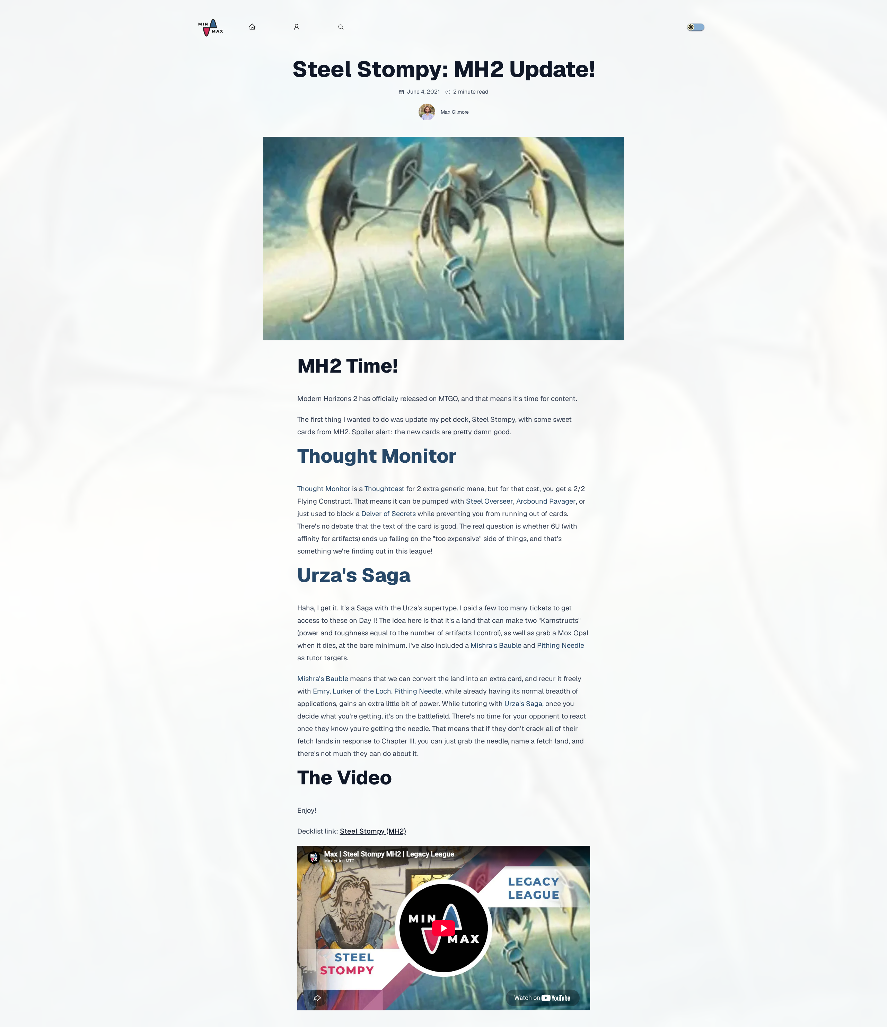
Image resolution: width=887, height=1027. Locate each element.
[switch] (695, 27)
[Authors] (296, 28)
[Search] (341, 28)
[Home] (210, 27)
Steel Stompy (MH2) (373, 831)
